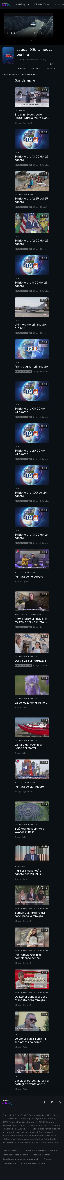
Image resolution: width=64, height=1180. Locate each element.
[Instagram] (52, 1102)
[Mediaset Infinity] (6, 4)
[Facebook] (44, 1102)
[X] (60, 1102)
